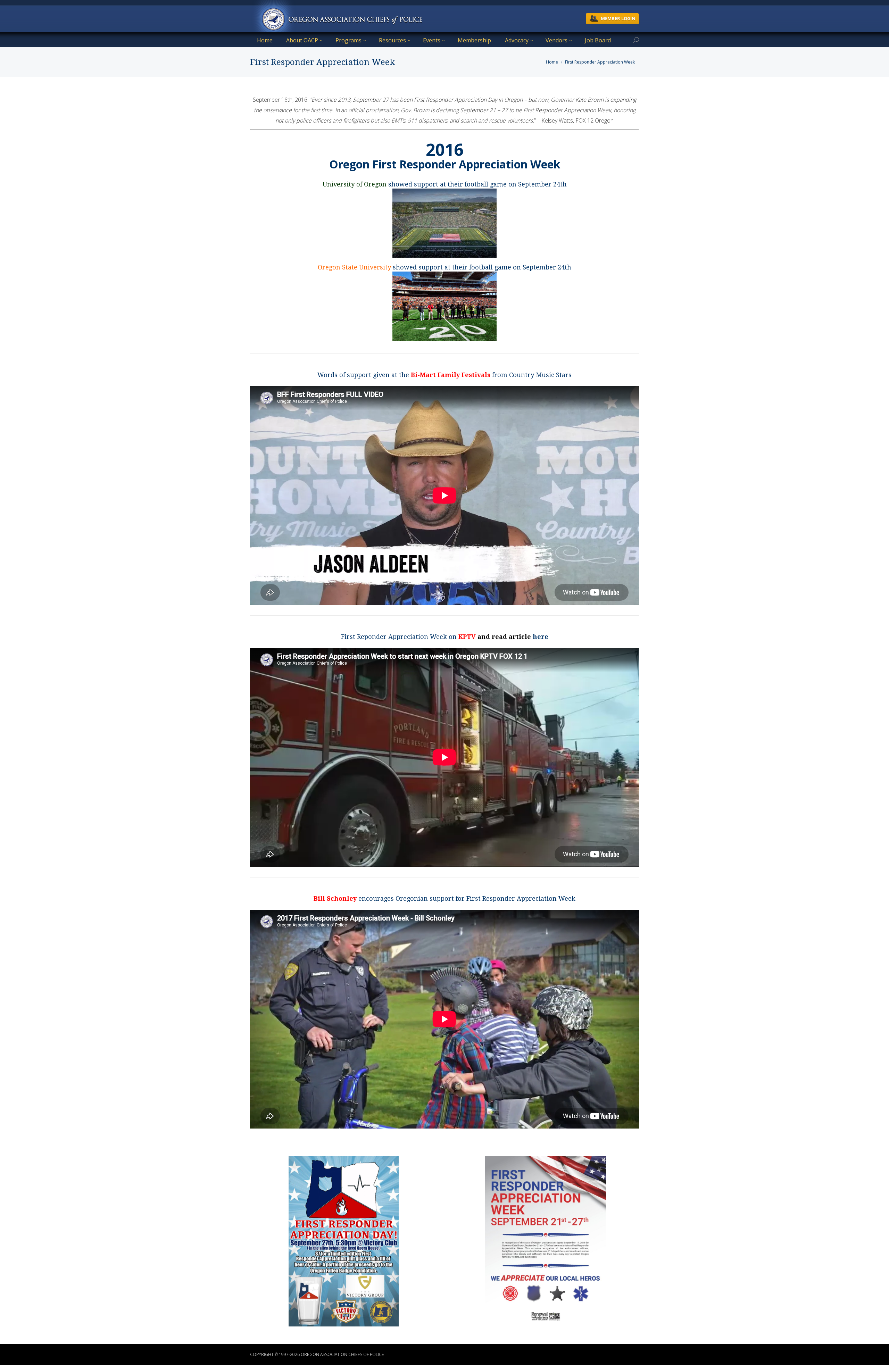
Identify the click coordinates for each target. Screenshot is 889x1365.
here (540, 636)
